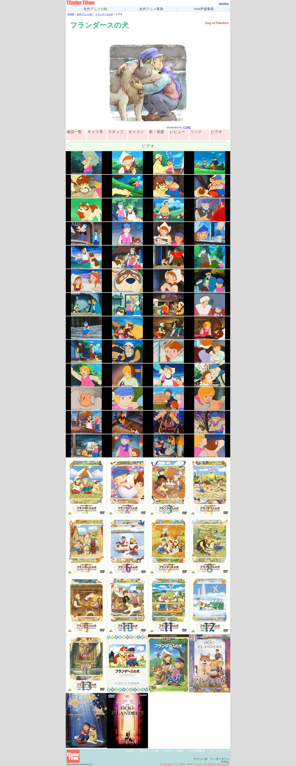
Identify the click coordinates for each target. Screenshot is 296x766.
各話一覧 (74, 132)
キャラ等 (95, 132)
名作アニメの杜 (95, 9)
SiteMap (224, 3)
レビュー (177, 132)
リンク (196, 132)
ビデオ (217, 132)
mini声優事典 (204, 9)
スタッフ (116, 132)
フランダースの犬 (104, 14)
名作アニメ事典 (151, 9)
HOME (70, 14)
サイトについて (219, 751)
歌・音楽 (156, 132)
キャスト (136, 132)
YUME (187, 127)
